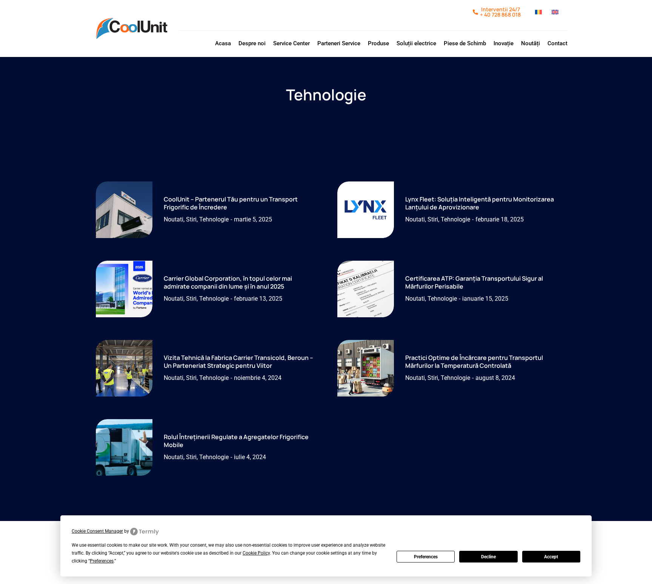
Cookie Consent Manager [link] (97, 531)
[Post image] (124, 209)
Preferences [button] (102, 561)
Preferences (426, 556)
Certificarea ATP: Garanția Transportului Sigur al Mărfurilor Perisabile (474, 282)
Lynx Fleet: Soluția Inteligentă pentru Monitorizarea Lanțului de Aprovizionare (479, 203)
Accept (551, 556)
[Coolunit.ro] (132, 28)
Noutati (173, 219)
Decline (488, 556)
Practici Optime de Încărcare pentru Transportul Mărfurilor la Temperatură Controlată (474, 362)
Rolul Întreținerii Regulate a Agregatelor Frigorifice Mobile (236, 441)
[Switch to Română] (539, 15)
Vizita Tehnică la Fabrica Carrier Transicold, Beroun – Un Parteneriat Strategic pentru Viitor (238, 362)
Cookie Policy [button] (256, 553)
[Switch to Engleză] (556, 15)
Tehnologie (214, 219)
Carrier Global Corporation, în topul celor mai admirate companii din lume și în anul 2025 (228, 282)
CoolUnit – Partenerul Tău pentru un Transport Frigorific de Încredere (231, 203)
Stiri (191, 219)
